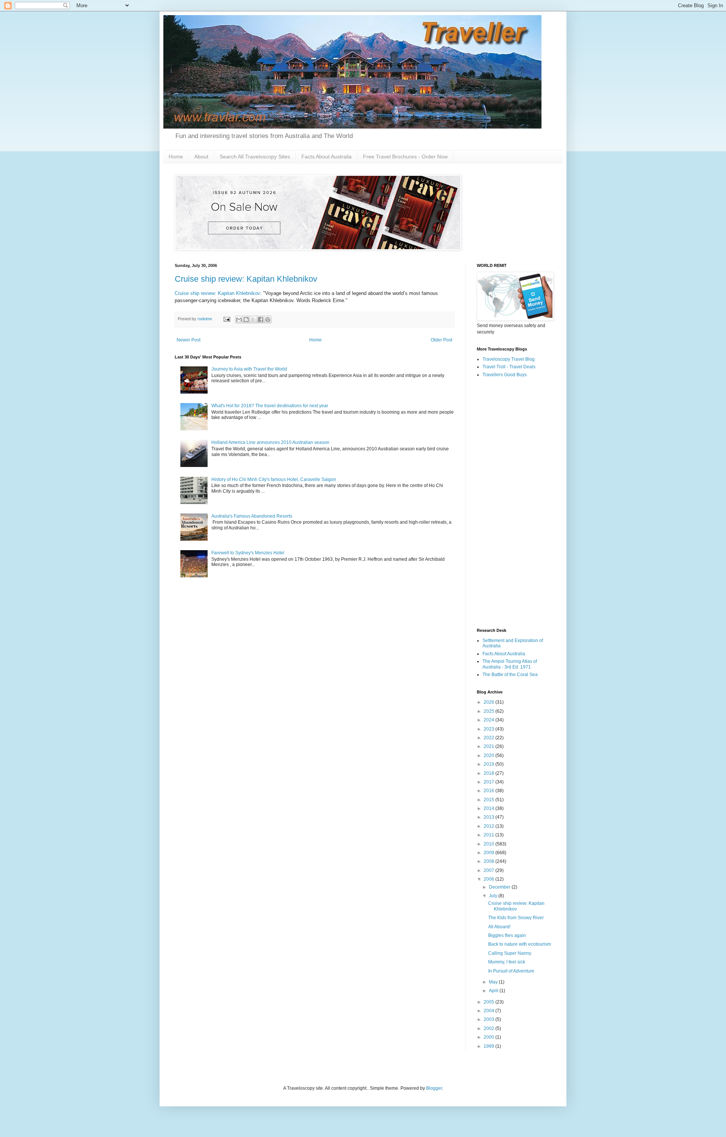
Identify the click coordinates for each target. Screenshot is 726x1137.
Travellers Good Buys (504, 374)
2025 (489, 711)
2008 (489, 861)
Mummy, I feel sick (506, 962)
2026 (489, 702)
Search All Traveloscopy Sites (255, 157)
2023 (489, 729)
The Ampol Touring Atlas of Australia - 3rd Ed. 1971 (509, 664)
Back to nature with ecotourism (519, 944)
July (493, 895)
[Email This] (239, 319)
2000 (489, 1037)
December (500, 887)
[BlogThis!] (246, 319)
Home (176, 157)
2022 (489, 737)
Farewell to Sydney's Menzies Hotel (247, 552)
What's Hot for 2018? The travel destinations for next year (269, 405)
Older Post (441, 340)
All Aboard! (499, 926)
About (201, 157)
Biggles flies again (507, 935)
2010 (489, 844)
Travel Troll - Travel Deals (508, 366)
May (494, 982)
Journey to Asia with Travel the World (249, 369)
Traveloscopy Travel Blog (508, 359)
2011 (489, 835)
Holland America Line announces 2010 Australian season (270, 442)
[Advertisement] (514, 503)
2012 (489, 826)
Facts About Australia (326, 157)
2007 (489, 870)
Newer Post (188, 340)
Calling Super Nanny (509, 953)
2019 (489, 764)
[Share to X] (253, 319)
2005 (489, 1002)
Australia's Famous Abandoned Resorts (251, 516)
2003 (489, 1019)
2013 (489, 817)
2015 (489, 799)
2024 (489, 720)
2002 (489, 1028)
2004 (489, 1010)
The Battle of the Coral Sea (510, 674)
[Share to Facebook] (260, 319)
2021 (489, 746)
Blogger (434, 1088)
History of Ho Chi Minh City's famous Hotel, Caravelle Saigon (273, 479)
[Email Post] (226, 318)
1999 (489, 1046)
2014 (489, 808)
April (494, 990)
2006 (489, 879)
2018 (489, 773)
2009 (489, 852)
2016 (489, 790)
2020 (489, 755)
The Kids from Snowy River (516, 917)
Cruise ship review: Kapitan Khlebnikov (246, 279)
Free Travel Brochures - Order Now (405, 157)
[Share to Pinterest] (267, 319)
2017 (489, 782)
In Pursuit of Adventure (511, 971)
